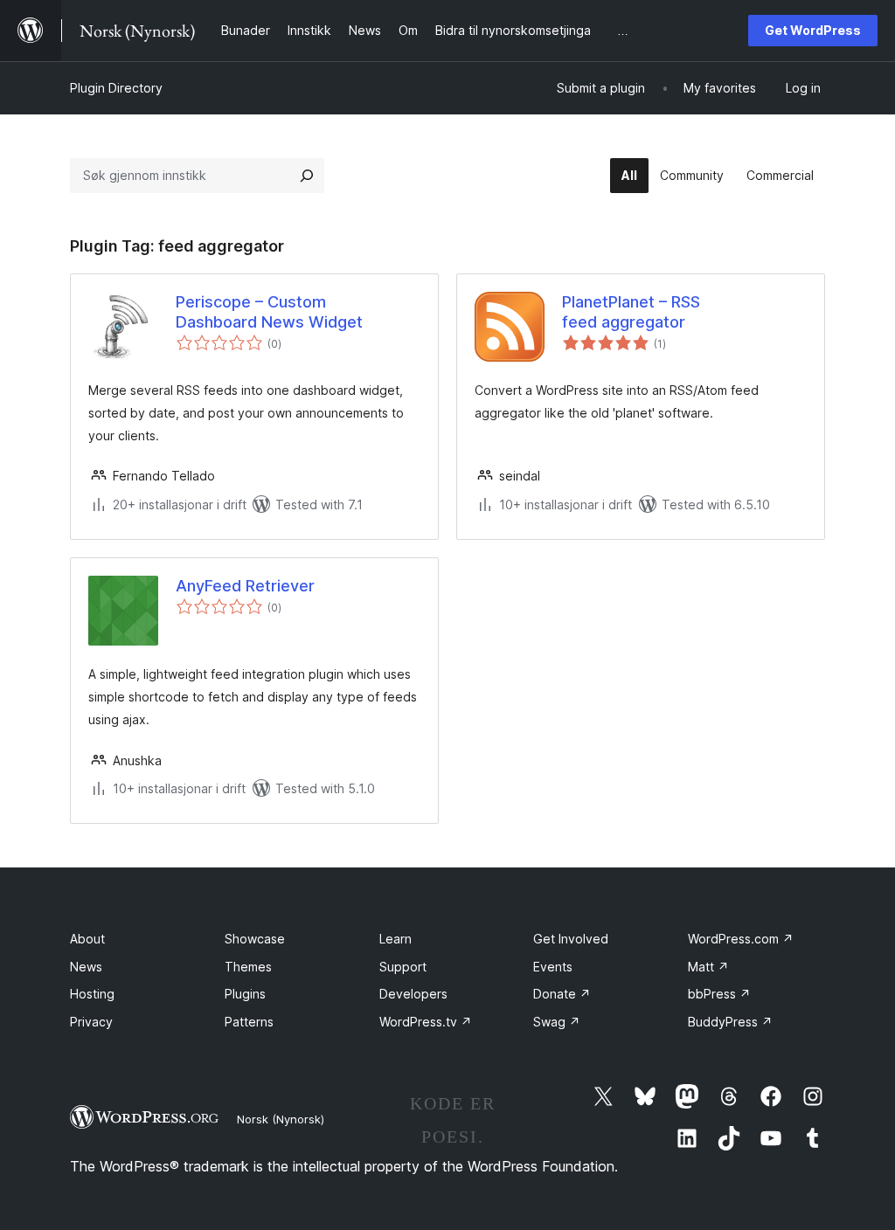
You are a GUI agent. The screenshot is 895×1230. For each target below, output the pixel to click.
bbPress (719, 993)
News (86, 966)
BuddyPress (730, 1021)
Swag (556, 1021)
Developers (413, 993)
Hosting (92, 993)
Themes (248, 966)
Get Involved (570, 938)
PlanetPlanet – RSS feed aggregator (631, 312)
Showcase (255, 938)
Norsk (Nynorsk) (280, 1119)
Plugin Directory (116, 87)
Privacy (91, 1021)
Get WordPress (813, 30)
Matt (708, 966)
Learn (395, 938)
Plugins (245, 993)
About (87, 938)
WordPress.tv (425, 1021)
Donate (562, 993)
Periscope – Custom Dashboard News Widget (269, 312)
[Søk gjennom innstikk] (306, 175)
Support (403, 966)
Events (552, 966)
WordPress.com (741, 938)
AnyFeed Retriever (245, 586)
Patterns (249, 1021)
